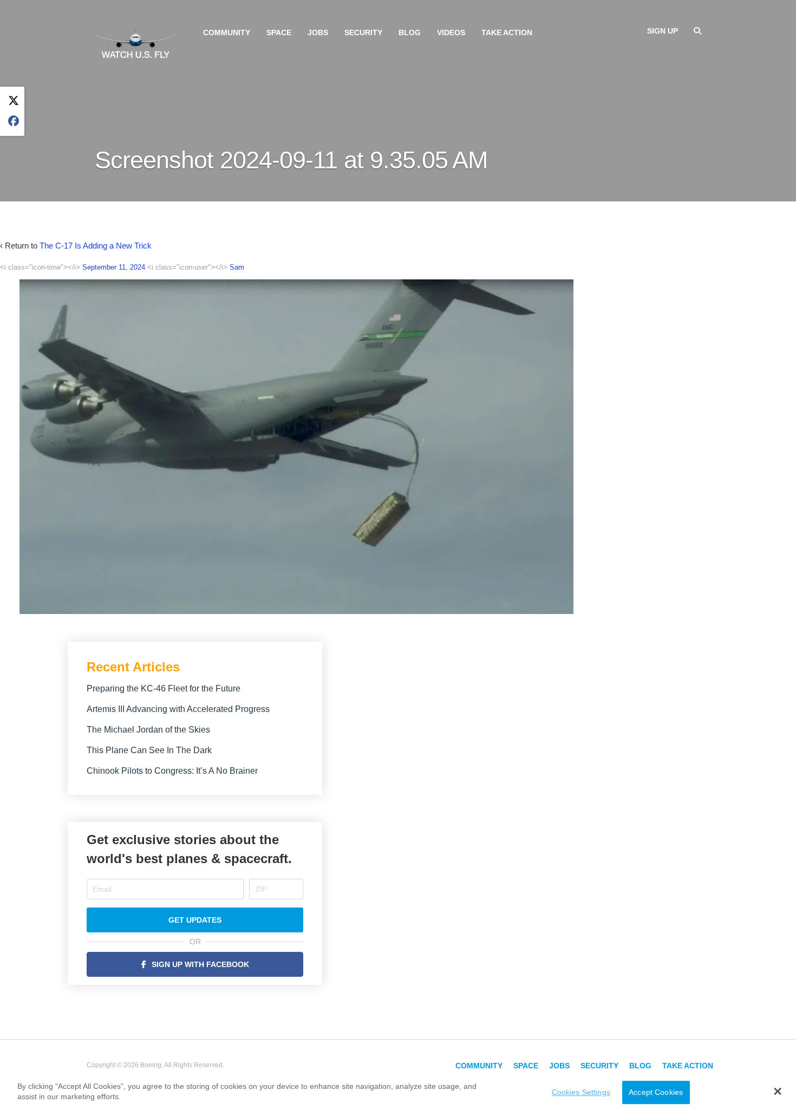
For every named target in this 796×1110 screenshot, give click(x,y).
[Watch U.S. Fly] (135, 42)
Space (278, 32)
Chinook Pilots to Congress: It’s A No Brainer (172, 770)
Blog (410, 32)
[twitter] (13, 101)
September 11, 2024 (113, 267)
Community (226, 32)
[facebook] (13, 121)
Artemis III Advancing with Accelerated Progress (178, 709)
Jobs (318, 32)
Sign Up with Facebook (200, 964)
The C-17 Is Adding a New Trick (96, 245)
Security (363, 32)
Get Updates (194, 920)
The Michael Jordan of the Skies (148, 729)
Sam (237, 267)
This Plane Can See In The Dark (149, 750)
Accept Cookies (656, 1092)
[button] (777, 1091)
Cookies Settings (581, 1092)
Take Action (506, 32)
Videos (451, 32)
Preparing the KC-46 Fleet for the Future (163, 688)
